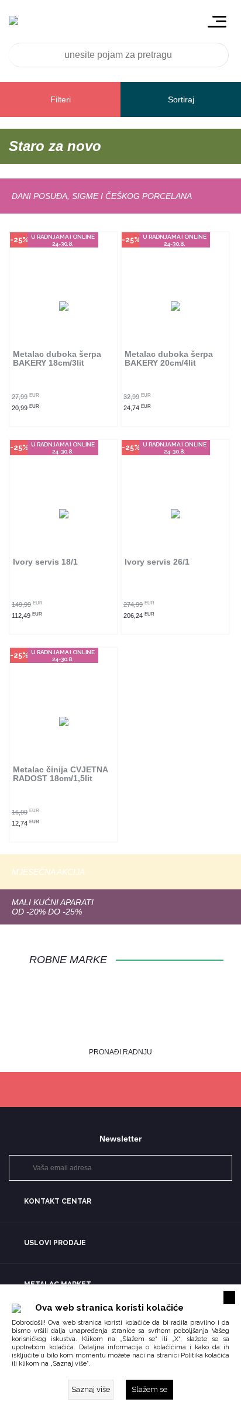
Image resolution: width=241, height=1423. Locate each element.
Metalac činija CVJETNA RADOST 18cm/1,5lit (60, 774)
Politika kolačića (205, 1355)
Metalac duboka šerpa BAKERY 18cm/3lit (57, 358)
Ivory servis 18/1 (45, 562)
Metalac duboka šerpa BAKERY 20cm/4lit (169, 358)
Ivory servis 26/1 (157, 562)
